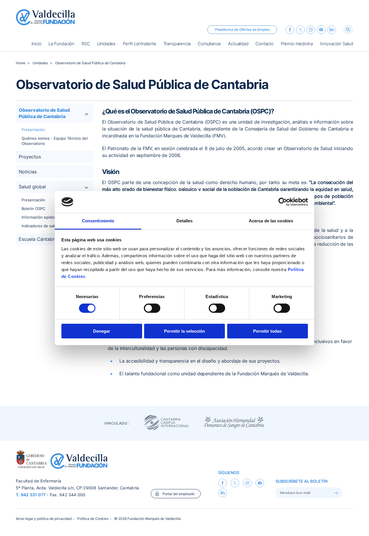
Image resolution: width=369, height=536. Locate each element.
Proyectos (30, 157)
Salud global (32, 187)
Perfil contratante (139, 44)
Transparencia (177, 44)
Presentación (33, 129)
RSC (86, 44)
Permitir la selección (184, 331)
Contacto (264, 44)
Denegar (101, 331)
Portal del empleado (179, 494)
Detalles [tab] (184, 220)
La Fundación (61, 44)
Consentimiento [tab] (98, 220)
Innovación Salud (336, 44)
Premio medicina (297, 44)
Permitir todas (267, 331)
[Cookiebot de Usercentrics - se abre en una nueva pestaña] (282, 202)
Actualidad (238, 44)
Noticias (28, 172)
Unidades (106, 44)
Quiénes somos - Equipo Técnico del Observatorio (55, 141)
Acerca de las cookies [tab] (271, 220)
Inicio (36, 44)
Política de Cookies (92, 518)
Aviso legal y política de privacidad (43, 518)
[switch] (152, 308)
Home (20, 63)
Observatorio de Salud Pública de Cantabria (90, 63)
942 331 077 (33, 494)
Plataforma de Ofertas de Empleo (242, 29)
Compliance (209, 44)
